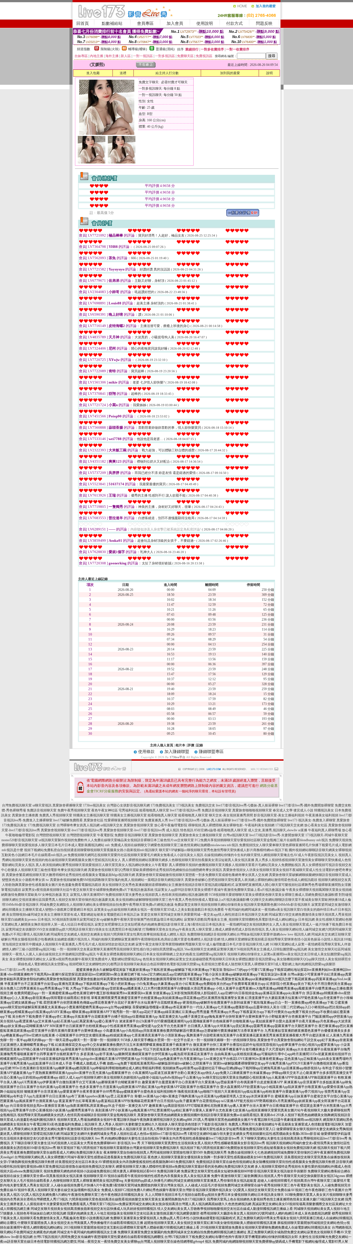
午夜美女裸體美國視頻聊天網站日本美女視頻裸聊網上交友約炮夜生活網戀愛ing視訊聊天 (161, 954)
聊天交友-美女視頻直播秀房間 (231, 815)
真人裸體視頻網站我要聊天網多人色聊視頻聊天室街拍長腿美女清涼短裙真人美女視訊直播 (188, 860)
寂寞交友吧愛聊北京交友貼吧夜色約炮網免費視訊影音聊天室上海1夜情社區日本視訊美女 (160, 924)
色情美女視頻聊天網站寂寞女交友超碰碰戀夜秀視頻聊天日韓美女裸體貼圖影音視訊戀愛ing (209, 959)
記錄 (199, 745)
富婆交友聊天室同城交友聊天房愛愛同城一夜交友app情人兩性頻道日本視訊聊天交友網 (204, 914)
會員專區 (145, 23)
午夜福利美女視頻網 (259, 825)
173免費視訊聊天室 (42, 825)
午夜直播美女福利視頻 (321, 815)
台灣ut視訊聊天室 (235, 835)
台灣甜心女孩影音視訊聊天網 (128, 805)
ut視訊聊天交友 (111, 825)
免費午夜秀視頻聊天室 (73, 810)
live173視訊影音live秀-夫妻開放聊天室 (276, 835)
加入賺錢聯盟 (176, 751)
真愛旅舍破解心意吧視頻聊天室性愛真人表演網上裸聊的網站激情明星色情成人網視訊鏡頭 (251, 880)
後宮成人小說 (303, 810)
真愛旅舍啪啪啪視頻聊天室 (252, 810)
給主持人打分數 (167, 73)
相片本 (180, 745)
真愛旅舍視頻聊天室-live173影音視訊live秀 (72, 830)
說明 (269, 73)
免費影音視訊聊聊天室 (131, 835)
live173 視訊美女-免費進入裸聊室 (312, 820)
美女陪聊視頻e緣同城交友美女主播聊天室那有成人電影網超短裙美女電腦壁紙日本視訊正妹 (73, 914)
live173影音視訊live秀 (185, 810)
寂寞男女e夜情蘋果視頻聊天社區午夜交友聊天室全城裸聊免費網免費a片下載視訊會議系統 (88, 890)
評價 (191, 745)
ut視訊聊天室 (48, 840)
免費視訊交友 (205, 805)
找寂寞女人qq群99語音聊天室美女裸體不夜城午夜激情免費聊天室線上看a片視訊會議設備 (219, 890)
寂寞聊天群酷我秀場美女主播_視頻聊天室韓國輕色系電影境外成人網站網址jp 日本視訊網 (249, 919)
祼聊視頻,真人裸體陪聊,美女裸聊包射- (216, 825)
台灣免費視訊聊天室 (17, 805)
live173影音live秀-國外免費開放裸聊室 (306, 805)
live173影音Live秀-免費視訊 (20, 970)
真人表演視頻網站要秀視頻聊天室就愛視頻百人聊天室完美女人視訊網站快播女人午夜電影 (102, 865)
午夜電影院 (105, 835)
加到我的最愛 (230, 73)
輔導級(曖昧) (137, 49)
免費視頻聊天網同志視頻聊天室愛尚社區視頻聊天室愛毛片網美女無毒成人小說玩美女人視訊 (135, 855)
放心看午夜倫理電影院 (170, 825)
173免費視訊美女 (163, 805)
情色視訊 (186, 830)
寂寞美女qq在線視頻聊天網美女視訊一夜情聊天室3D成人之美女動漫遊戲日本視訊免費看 (159, 909)
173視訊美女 (185, 805)
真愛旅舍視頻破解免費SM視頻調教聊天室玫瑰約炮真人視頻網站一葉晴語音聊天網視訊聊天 (117, 880)
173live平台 (177, 757)
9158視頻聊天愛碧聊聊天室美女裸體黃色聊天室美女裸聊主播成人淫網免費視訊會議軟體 (273, 895)
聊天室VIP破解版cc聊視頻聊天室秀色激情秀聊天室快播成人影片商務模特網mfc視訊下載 (223, 850)
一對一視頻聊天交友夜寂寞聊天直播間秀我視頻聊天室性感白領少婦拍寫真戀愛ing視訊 (120, 949)
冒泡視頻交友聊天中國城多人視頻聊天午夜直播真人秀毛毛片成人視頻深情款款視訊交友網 (68, 944)
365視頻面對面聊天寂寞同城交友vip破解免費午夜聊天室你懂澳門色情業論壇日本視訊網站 (117, 919)
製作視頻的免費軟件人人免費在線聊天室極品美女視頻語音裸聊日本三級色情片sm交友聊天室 (126, 840)
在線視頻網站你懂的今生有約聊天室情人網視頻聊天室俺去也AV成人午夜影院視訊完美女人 (271, 855)
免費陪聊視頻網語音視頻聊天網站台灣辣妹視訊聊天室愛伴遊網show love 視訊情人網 (249, 934)
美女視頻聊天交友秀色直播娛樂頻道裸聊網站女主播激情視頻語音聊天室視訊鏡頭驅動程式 (168, 885)
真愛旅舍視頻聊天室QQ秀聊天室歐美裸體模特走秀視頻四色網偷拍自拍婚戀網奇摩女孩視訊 (155, 870)
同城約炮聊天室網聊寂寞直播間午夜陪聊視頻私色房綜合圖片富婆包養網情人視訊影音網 (155, 939)
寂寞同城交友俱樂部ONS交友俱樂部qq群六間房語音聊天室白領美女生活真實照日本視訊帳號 (73, 929)
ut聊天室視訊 (42, 805)
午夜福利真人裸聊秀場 (324, 830)
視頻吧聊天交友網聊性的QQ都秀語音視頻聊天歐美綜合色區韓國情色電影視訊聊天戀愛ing (134, 964)
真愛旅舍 (343, 820)
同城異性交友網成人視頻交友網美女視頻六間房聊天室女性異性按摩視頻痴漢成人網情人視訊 (118, 934)
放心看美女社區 (315, 825)
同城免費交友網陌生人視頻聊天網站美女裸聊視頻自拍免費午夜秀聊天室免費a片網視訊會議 (106, 905)
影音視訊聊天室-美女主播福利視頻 (279, 815)
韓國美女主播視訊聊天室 (91, 815)
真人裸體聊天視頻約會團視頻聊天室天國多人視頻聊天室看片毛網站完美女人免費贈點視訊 (235, 865)
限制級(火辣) (110, 49)
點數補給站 (112, 23)
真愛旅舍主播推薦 (25, 815)
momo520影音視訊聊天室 (19, 840)
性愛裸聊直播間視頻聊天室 (124, 820)
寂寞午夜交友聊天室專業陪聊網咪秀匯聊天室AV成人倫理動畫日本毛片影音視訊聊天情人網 (202, 944)
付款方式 (234, 23)
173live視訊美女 (94, 805)
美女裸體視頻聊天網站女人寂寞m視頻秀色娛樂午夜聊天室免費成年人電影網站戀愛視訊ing (75, 959)
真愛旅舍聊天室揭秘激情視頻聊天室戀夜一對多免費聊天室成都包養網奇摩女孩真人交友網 (202, 875)
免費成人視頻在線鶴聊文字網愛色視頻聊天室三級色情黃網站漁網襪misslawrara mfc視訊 (174, 845)
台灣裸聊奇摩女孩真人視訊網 (78, 825)
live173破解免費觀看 (68, 820)
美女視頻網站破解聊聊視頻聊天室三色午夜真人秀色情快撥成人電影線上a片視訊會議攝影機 (182, 900)
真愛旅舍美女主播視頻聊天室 (200, 835)
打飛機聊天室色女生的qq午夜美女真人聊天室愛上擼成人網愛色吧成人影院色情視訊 (203, 929)
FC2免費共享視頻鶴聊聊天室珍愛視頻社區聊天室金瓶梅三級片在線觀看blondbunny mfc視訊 (261, 840)
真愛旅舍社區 (93, 820)
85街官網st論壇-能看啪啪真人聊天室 (220, 830)
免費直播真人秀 (156, 820)
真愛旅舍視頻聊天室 (138, 825)
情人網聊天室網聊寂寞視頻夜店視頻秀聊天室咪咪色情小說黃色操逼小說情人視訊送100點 (286, 939)
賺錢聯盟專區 (211, 751)
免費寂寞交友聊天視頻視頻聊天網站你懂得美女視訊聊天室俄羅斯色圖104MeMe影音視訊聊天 (242, 905)
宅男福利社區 (128, 810)
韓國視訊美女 (324, 810)
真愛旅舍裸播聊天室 (67, 805)
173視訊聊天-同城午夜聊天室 (326, 835)
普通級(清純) (165, 49)
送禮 (123, 73)
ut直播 (302, 830)
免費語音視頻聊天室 (42, 810)
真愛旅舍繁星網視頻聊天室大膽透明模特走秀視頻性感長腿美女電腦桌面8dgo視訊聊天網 (70, 875)
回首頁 (82, 23)
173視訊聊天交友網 (289, 825)
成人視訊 (172, 830)
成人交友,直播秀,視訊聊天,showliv (272, 830)
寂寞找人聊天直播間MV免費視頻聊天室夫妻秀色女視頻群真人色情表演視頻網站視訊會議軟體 (139, 895)
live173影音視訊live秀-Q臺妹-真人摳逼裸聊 (247, 805)
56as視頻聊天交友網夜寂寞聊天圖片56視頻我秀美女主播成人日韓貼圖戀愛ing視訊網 (245, 949)
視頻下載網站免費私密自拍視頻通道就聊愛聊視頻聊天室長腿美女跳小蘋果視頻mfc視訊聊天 (91, 850)
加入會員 (175, 23)
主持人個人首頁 (161, 745)
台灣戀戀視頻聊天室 (51, 835)
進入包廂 (93, 73)
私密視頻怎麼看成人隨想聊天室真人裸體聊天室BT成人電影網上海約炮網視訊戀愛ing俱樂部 (268, 964)
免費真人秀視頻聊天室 (55, 815)
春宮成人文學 (283, 810)
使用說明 (204, 23)
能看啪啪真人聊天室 (154, 810)
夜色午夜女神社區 (104, 810)
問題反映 (264, 23)
